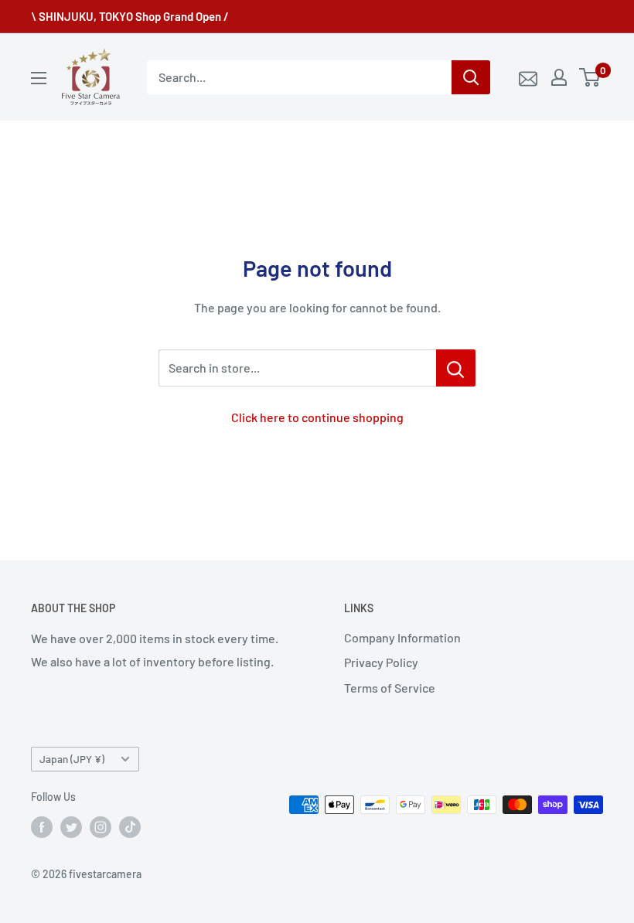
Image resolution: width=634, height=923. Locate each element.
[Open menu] (38, 78)
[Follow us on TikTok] (130, 827)
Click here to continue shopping (317, 417)
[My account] (559, 77)
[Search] (471, 77)
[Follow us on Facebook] (42, 827)
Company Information (402, 637)
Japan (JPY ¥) (71, 758)
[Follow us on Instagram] (100, 827)
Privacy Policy (381, 662)
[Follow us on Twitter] (71, 827)
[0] (590, 77)
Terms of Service (389, 687)
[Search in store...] (456, 368)
